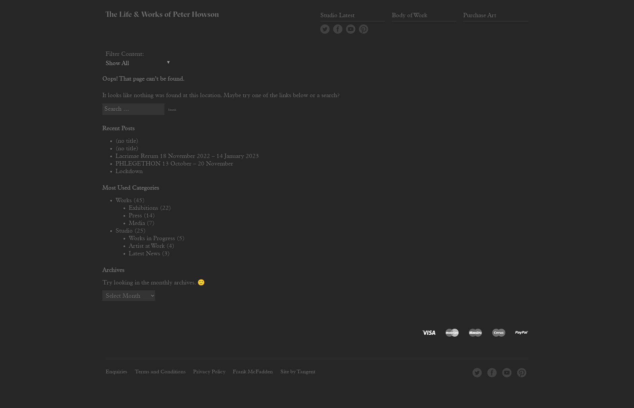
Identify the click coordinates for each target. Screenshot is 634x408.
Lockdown (129, 171)
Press (135, 216)
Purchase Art (479, 16)
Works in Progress (152, 238)
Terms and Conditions (160, 372)
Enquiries (116, 372)
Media (137, 223)
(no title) (127, 141)
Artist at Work (147, 246)
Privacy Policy (209, 372)
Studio (124, 231)
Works (124, 201)
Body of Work (409, 16)
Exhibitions (143, 208)
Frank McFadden (253, 372)
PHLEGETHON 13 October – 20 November (174, 164)
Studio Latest (337, 16)
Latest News (144, 254)
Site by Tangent (297, 372)
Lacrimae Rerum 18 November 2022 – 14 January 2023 (187, 156)
